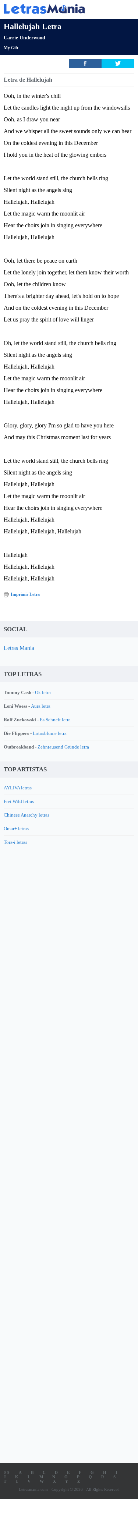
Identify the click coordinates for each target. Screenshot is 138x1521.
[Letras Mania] (58, 8)
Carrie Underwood (24, 37)
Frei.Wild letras (19, 801)
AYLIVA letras (18, 787)
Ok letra (43, 692)
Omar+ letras (16, 828)
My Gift (11, 47)
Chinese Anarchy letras (26, 815)
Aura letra (40, 706)
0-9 (7, 1472)
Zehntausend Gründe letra (63, 747)
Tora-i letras (15, 842)
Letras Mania (19, 648)
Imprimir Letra (25, 594)
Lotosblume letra (50, 733)
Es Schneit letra (55, 719)
